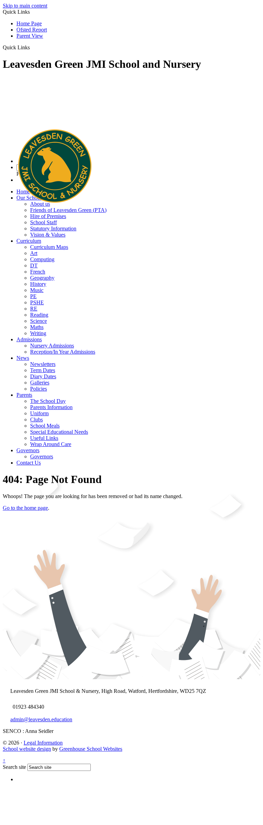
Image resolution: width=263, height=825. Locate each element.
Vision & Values (47, 235)
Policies (38, 389)
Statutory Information (53, 228)
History (38, 284)
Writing (38, 333)
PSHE (37, 302)
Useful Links (44, 438)
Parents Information (51, 407)
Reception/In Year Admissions (62, 352)
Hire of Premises (48, 216)
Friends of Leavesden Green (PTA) (68, 210)
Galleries (39, 382)
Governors (27, 450)
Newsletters (42, 364)
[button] (32, 47)
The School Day (48, 401)
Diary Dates (43, 376)
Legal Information (43, 743)
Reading (39, 315)
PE (33, 296)
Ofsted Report (31, 30)
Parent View (29, 36)
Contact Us (28, 463)
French (37, 272)
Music (36, 290)
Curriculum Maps (49, 247)
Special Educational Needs (59, 432)
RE (33, 309)
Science (38, 321)
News (22, 358)
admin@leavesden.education (41, 719)
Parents (24, 395)
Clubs (36, 419)
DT (34, 265)
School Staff (43, 222)
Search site (14, 767)
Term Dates (42, 370)
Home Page (29, 23)
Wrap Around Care (50, 444)
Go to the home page (25, 508)
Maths (36, 327)
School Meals (45, 426)
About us (40, 204)
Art (33, 253)
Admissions (29, 339)
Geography (42, 278)
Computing (42, 259)
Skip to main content (25, 6)
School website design (27, 749)
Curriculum (28, 241)
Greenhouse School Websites (90, 749)
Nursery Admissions (52, 345)
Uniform (39, 413)
